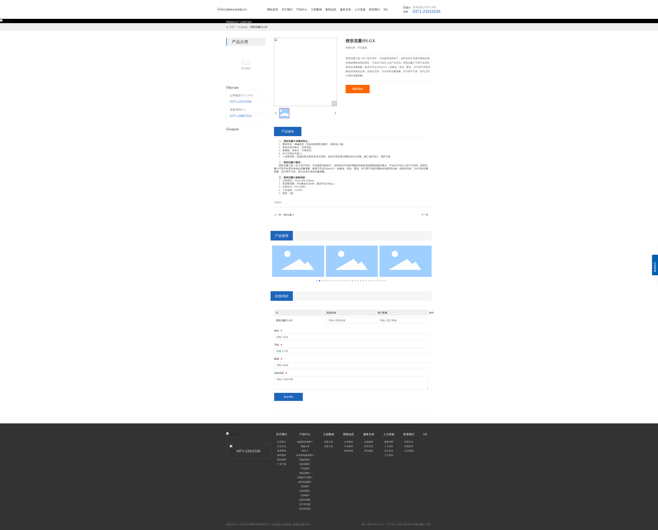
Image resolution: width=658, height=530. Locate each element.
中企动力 (392, 524)
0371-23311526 (426, 11)
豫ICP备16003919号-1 (373, 524)
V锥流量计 (288, 214)
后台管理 (407, 524)
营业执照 (286, 524)
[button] (317, 280)
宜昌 (399, 524)
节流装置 (242, 27)
